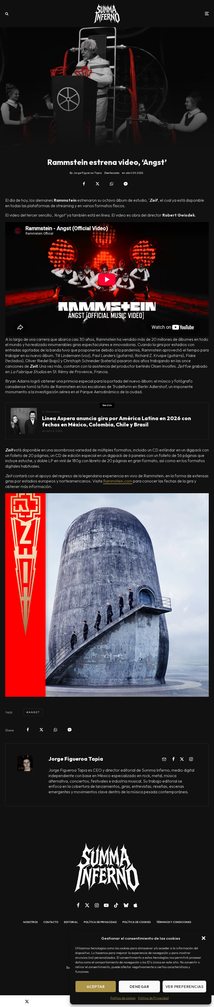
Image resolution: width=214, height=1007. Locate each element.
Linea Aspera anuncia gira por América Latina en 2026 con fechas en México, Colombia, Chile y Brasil (116, 421)
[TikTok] (116, 905)
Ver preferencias (184, 986)
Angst (34, 712)
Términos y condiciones (173, 922)
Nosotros (30, 922)
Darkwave (53, 411)
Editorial (71, 922)
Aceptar (96, 986)
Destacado (111, 173)
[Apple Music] (135, 905)
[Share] (84, 184)
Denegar (139, 986)
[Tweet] (97, 184)
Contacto (50, 922)
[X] (87, 905)
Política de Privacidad (153, 998)
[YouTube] (106, 905)
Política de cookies (122, 998)
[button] (203, 938)
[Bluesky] (126, 905)
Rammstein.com (117, 481)
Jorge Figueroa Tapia (76, 758)
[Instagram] (96, 905)
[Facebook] (78, 905)
